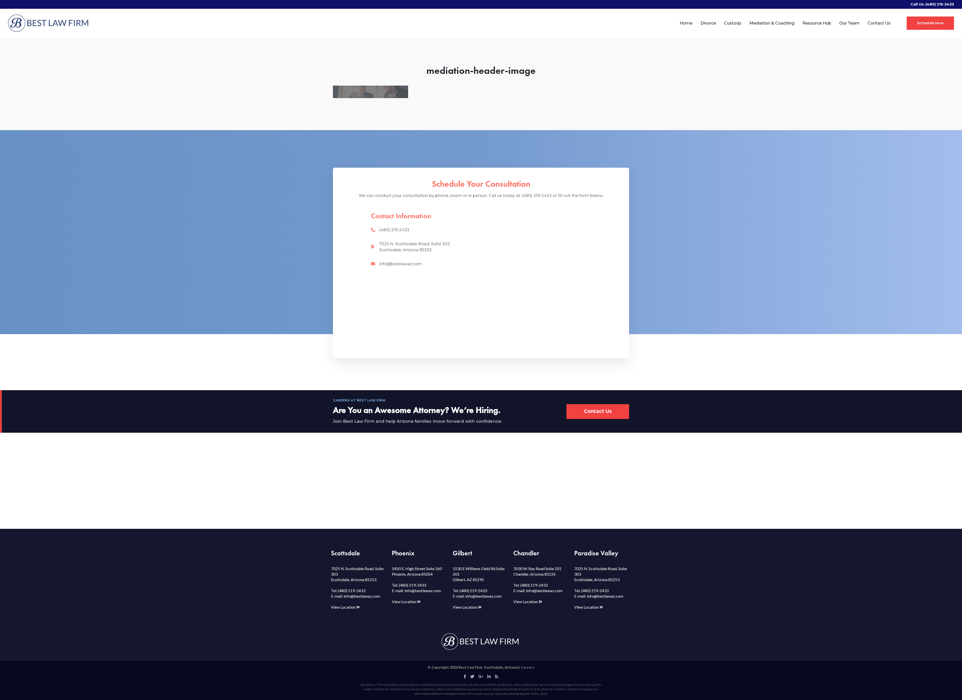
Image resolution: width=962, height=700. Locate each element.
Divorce (708, 23)
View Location (343, 607)
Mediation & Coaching (771, 23)
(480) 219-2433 (939, 4)
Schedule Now (930, 23)
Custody (732, 23)
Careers (527, 667)
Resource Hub (816, 23)
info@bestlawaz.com (400, 264)
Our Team (849, 23)
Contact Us (879, 23)
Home (686, 23)
